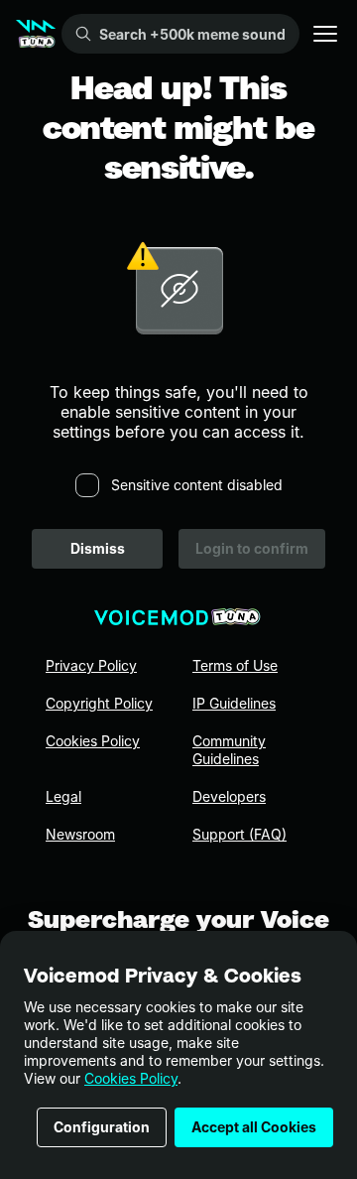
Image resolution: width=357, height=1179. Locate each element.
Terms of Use (235, 665)
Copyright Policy (99, 703)
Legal (63, 796)
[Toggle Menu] (325, 34)
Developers (229, 796)
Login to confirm (251, 548)
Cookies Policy (131, 1078)
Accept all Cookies (253, 1126)
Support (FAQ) (239, 834)
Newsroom (80, 834)
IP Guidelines (234, 703)
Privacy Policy (91, 665)
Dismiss (97, 548)
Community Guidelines (229, 749)
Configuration (102, 1126)
